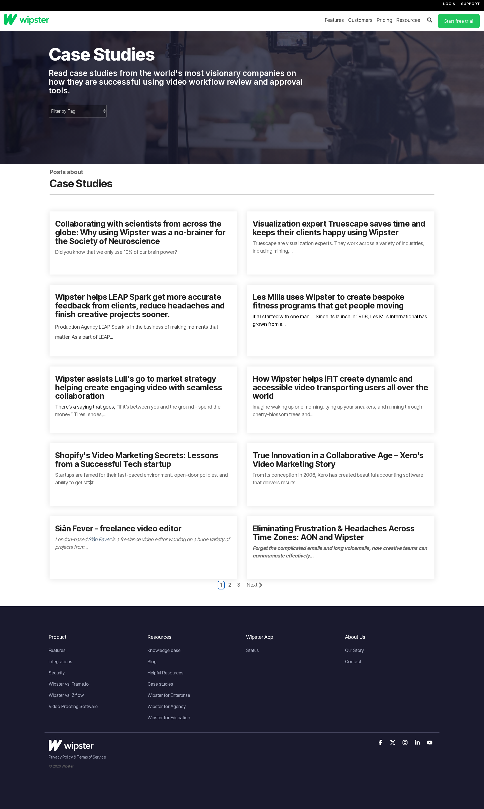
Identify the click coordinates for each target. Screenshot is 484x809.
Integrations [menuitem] (60, 661)
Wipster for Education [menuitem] (169, 717)
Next (252, 585)
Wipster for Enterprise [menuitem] (169, 695)
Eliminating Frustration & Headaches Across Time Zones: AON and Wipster (334, 533)
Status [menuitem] (252, 650)
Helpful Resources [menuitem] (165, 673)
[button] (381, 742)
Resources (408, 20)
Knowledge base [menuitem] (164, 650)
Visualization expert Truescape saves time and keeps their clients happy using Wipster (339, 228)
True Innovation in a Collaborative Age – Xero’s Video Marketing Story (338, 460)
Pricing (384, 20)
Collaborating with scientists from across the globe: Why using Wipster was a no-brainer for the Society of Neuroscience (140, 232)
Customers (360, 20)
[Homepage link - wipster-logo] (71, 748)
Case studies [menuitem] (160, 684)
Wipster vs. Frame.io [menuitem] (69, 684)
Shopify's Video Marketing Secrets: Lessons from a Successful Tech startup (136, 460)
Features (334, 20)
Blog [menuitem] (152, 661)
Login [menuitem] (449, 3)
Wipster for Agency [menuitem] (167, 706)
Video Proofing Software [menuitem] (73, 706)
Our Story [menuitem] (354, 650)
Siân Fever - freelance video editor (118, 528)
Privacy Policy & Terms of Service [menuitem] (77, 757)
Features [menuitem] (57, 650)
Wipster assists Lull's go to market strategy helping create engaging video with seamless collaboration (138, 387)
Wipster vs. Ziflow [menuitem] (66, 695)
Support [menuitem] (470, 3)
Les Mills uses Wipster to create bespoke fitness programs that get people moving (328, 301)
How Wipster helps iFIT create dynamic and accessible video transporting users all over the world (340, 387)
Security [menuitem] (57, 673)
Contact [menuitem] (353, 661)
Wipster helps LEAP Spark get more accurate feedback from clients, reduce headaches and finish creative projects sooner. (140, 305)
